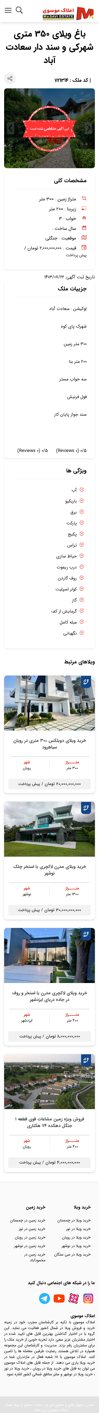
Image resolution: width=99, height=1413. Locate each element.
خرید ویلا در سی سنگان (72, 1254)
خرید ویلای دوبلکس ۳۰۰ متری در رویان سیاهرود (49, 744)
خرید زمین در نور (32, 1229)
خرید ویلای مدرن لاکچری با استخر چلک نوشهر (49, 870)
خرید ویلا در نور (78, 1229)
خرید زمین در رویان (30, 1237)
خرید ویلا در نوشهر (76, 1246)
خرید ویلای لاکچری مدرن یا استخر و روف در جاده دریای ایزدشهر (49, 996)
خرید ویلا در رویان (76, 1237)
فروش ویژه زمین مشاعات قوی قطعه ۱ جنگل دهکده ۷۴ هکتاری (49, 1122)
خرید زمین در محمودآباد (34, 1257)
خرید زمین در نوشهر (29, 1246)
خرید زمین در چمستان (27, 1220)
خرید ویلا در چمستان (74, 1220)
